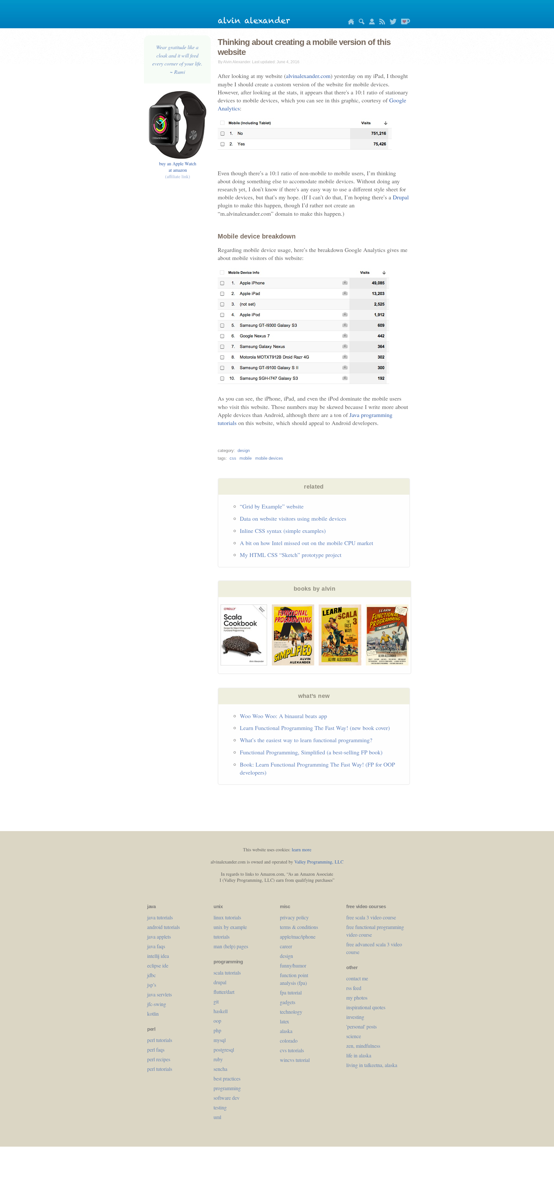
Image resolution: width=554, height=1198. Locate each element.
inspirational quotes (365, 1007)
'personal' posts (361, 1026)
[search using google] (360, 22)
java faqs (156, 946)
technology (291, 1011)
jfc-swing (156, 1004)
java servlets (159, 994)
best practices (227, 1078)
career (286, 946)
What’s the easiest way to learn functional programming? (306, 740)
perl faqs (155, 1049)
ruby (218, 1059)
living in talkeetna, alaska (371, 1065)
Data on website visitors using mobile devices (293, 518)
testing (220, 1107)
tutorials (222, 936)
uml (217, 1117)
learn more (301, 849)
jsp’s (151, 984)
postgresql (224, 1049)
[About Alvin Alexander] (370, 22)
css (233, 458)
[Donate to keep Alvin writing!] (404, 22)
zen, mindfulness (363, 1045)
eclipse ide (157, 965)
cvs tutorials (292, 1050)
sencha (220, 1068)
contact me (357, 978)
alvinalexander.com (308, 76)
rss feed (353, 988)
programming (227, 1088)
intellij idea (158, 955)
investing (355, 1016)
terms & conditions (299, 927)
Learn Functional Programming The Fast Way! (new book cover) (315, 728)
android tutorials (163, 927)
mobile (245, 458)
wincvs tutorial (295, 1059)
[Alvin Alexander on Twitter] (391, 22)
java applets (159, 936)
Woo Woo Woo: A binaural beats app (283, 716)
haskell (221, 1011)
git (216, 1001)
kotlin (153, 1013)
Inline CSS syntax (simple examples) (283, 530)
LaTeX (284, 1021)
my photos (356, 997)
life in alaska (358, 1055)
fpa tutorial (291, 992)
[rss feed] (380, 22)
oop (217, 1020)
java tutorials (160, 917)
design (244, 450)
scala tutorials (227, 972)
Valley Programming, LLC (318, 862)
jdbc (151, 975)
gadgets (287, 1002)
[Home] (349, 22)
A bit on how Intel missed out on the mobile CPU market (306, 543)
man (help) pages (231, 946)
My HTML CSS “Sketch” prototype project (290, 555)
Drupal (401, 197)
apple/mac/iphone (297, 936)
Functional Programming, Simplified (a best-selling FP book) (311, 752)
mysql (220, 1040)
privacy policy (294, 917)
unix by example (230, 927)
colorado (289, 1040)
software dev (226, 1097)
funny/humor (293, 965)
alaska (286, 1031)
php (217, 1030)
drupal (220, 982)
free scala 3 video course (371, 917)
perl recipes (158, 1059)
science (353, 1036)
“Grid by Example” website (272, 506)
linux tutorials (227, 917)
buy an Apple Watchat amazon (177, 170)
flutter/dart (224, 991)
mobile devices (269, 458)
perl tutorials (159, 1040)
